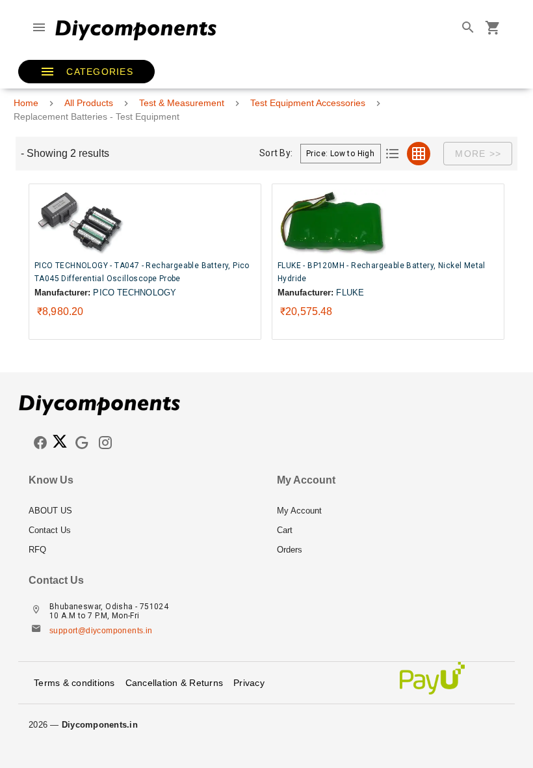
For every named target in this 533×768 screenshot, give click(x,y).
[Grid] (418, 153)
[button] (86, 71)
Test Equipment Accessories (307, 103)
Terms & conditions (74, 683)
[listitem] (142, 511)
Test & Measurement (181, 103)
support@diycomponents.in (101, 630)
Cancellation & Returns (174, 683)
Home (26, 103)
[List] (392, 153)
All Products (88, 103)
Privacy (249, 683)
